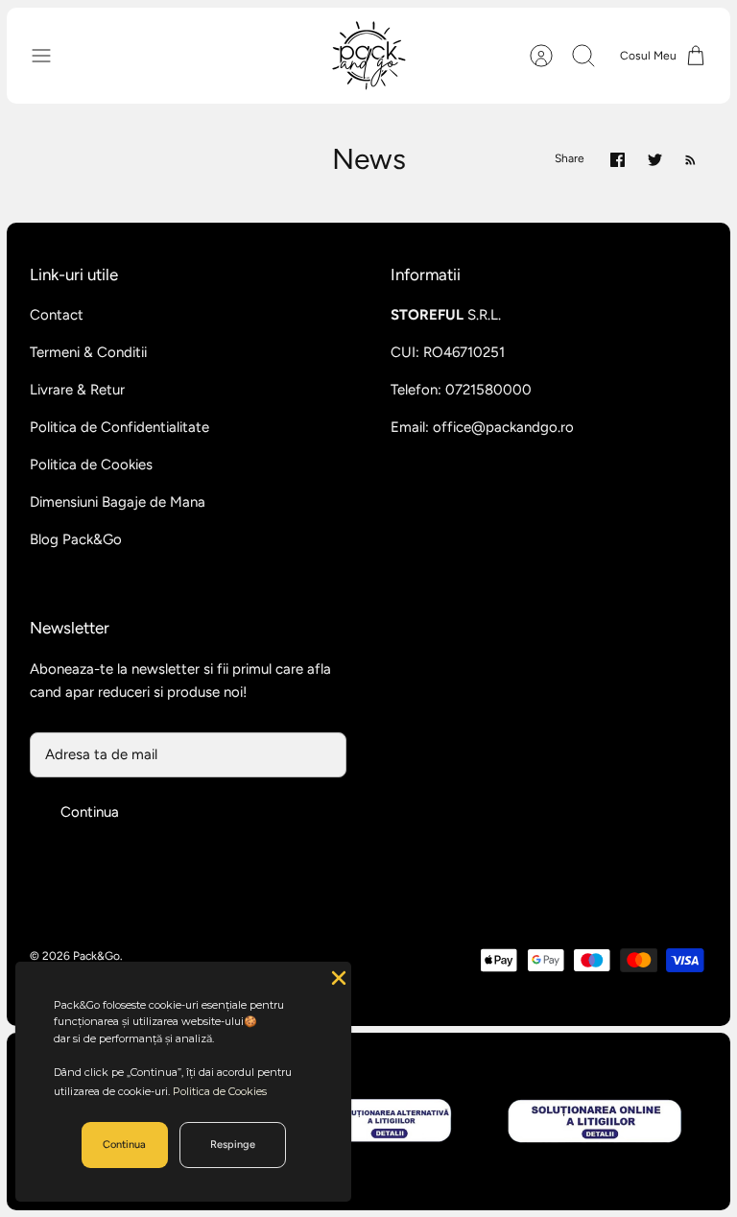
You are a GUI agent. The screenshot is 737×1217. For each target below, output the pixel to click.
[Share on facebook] (617, 160)
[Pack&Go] (368, 55)
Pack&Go (96, 956)
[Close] (336, 976)
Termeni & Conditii (88, 352)
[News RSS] (690, 160)
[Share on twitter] (655, 160)
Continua (89, 812)
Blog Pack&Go (76, 539)
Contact (56, 314)
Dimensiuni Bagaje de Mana (117, 502)
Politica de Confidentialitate (119, 427)
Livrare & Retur (77, 389)
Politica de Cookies (91, 464)
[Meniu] (51, 55)
